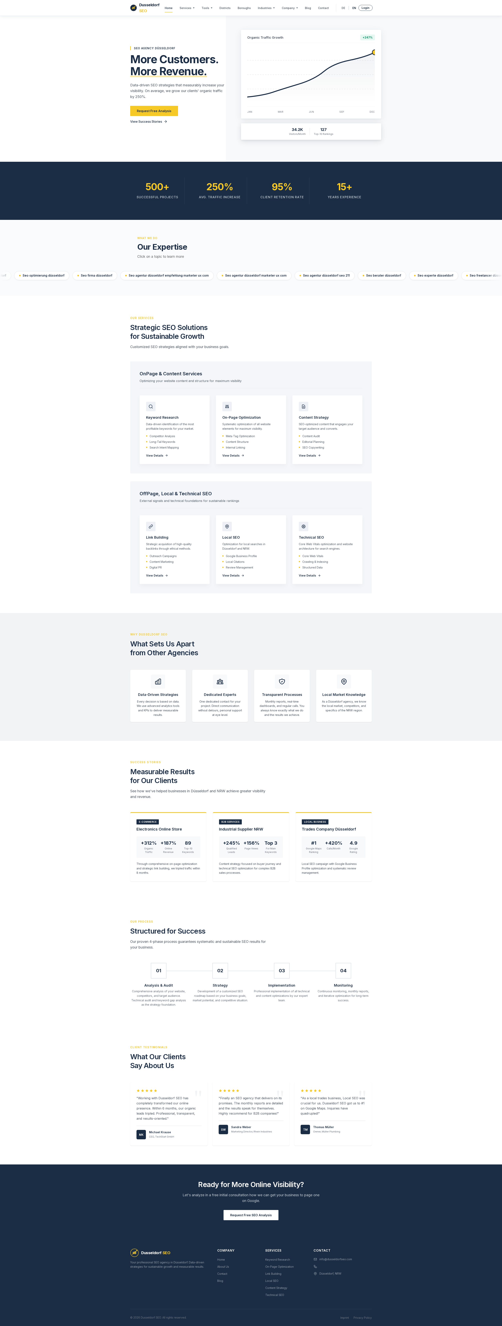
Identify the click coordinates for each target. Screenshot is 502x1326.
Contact (323, 8)
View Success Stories (146, 121)
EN (354, 8)
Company (288, 8)
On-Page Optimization (279, 1266)
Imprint (344, 1317)
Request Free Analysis (154, 111)
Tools (205, 8)
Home (169, 8)
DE (343, 8)
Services (185, 8)
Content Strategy (276, 1287)
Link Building (273, 1273)
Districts (225, 8)
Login (365, 7)
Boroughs (244, 8)
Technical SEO (274, 1295)
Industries (265, 8)
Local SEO (271, 1280)
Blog (308, 8)
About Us (223, 1266)
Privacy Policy (363, 1317)
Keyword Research (277, 1259)
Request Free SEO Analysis (251, 1215)
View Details (154, 455)
